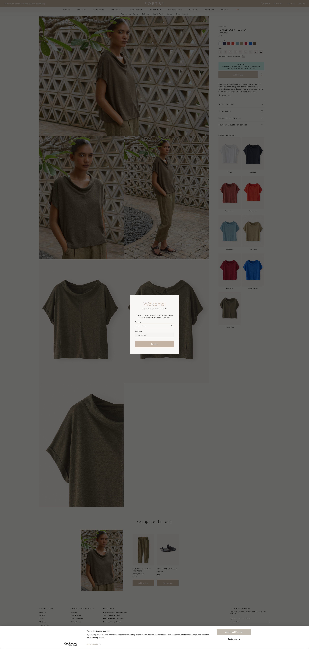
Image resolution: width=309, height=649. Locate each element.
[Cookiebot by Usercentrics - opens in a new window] (70, 644)
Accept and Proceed (233, 632)
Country (138, 322)
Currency (138, 331)
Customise (232, 639)
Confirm (154, 343)
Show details (92, 644)
